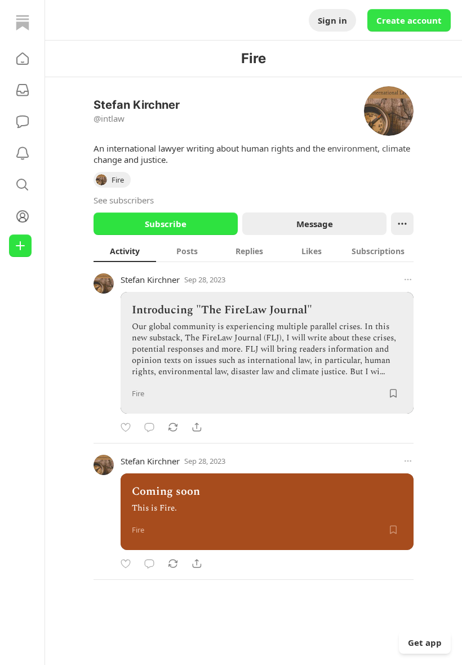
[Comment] (149, 427)
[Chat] (22, 121)
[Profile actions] (402, 223)
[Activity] (22, 153)
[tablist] (254, 251)
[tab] (125, 251)
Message (314, 223)
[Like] (125, 427)
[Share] (196, 427)
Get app (425, 642)
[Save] (393, 393)
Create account (409, 20)
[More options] (408, 280)
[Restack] (173, 427)
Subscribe (165, 223)
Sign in (332, 20)
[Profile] (22, 216)
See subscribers (124, 200)
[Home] (22, 22)
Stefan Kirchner (150, 279)
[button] (22, 58)
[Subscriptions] (22, 90)
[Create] (20, 245)
